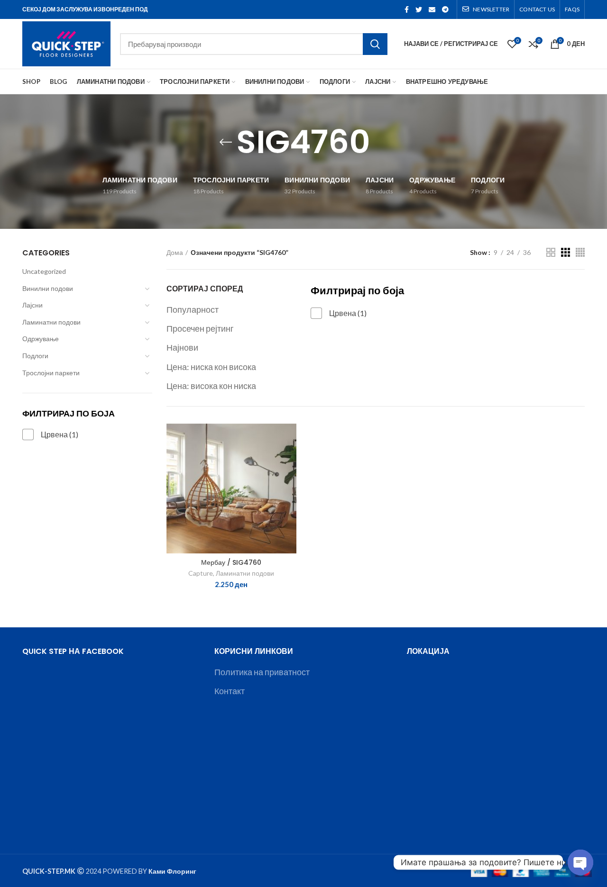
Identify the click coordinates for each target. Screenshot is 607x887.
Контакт (229, 691)
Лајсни (32, 305)
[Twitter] (418, 9)
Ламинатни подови (51, 322)
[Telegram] (445, 9)
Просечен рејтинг (200, 328)
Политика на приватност (262, 672)
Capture (200, 573)
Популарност (192, 309)
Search (375, 44)
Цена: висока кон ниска (211, 385)
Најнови (182, 347)
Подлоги (35, 356)
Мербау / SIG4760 (231, 562)
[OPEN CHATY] (580, 862)
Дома (174, 252)
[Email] (432, 9)
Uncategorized (44, 271)
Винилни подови (47, 288)
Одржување (40, 339)
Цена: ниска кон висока (211, 367)
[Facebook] (406, 9)
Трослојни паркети (51, 373)
